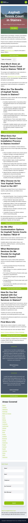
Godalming (4, 442)
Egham (2, 332)
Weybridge (21, 332)
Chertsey (7, 332)
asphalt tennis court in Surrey (14, 76)
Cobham (4, 422)
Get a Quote (14, 28)
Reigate (4, 444)
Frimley (4, 434)
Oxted (3, 455)
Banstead (4, 438)
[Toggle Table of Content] (13, 60)
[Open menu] (26, 2)
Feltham (17, 332)
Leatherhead (5, 426)
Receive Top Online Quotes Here (14, 288)
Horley (3, 453)
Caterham (4, 451)
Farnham (4, 446)
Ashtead (4, 428)
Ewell (3, 432)
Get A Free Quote (14, 396)
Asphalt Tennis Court (9, 50)
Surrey (3, 417)
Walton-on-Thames (6, 413)
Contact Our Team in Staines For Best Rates (14, 132)
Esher (3, 415)
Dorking (4, 440)
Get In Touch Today (14, 55)
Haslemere (4, 457)
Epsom (4, 430)
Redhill (4, 449)
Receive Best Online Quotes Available (14, 223)
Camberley (4, 424)
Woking (4, 419)
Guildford (4, 436)
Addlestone (11, 332)
